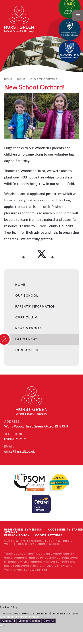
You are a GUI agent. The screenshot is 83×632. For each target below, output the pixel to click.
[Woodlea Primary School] (70, 52)
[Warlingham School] (70, 29)
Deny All (48, 620)
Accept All (8, 620)
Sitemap (10, 532)
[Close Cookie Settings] (2, 625)
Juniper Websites (49, 544)
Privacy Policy (17, 535)
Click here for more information (19, 616)
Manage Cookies (29, 620)
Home (8, 79)
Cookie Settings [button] (49, 535)
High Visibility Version (23, 529)
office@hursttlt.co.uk (19, 451)
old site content (43, 79)
